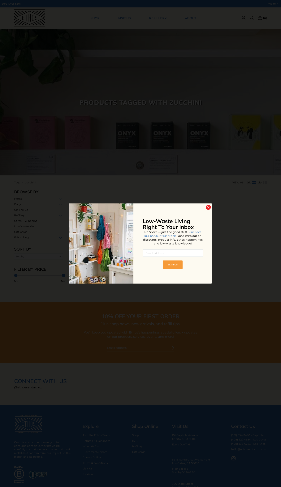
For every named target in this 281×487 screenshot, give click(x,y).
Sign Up (173, 264)
